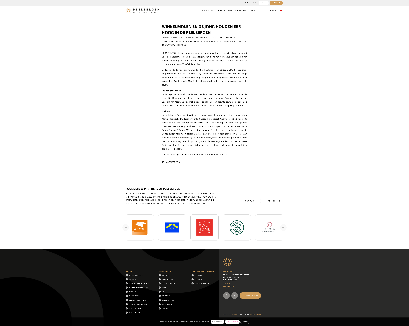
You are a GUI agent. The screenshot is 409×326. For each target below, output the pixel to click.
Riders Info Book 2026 (137, 300)
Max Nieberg (215, 41)
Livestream (276, 3)
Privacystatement (230, 315)
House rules (167, 304)
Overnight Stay (168, 300)
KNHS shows (134, 296)
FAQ (163, 292)
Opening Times (229, 286)
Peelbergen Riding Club (138, 287)
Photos (165, 308)
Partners (198, 279)
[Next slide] (283, 227)
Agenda (263, 3)
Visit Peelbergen (168, 283)
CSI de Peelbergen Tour (193, 37)
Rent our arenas (135, 308)
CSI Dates (132, 279)
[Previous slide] (125, 227)
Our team (165, 275)
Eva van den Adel (183, 41)
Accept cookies (217, 321)
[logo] (142, 10)
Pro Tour (132, 292)
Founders (198, 275)
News (255, 3)
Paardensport (230, 41)
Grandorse (166, 296)
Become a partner (202, 283)
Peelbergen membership (138, 304)
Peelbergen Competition (139, 283)
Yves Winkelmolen (177, 45)
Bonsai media (255, 315)
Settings (245, 321)
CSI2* (208, 37)
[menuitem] (247, 2)
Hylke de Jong (200, 41)
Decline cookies (232, 321)
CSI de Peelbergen (171, 37)
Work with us (167, 279)
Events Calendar (135, 275)
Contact (247, 3)
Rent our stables (136, 312)
